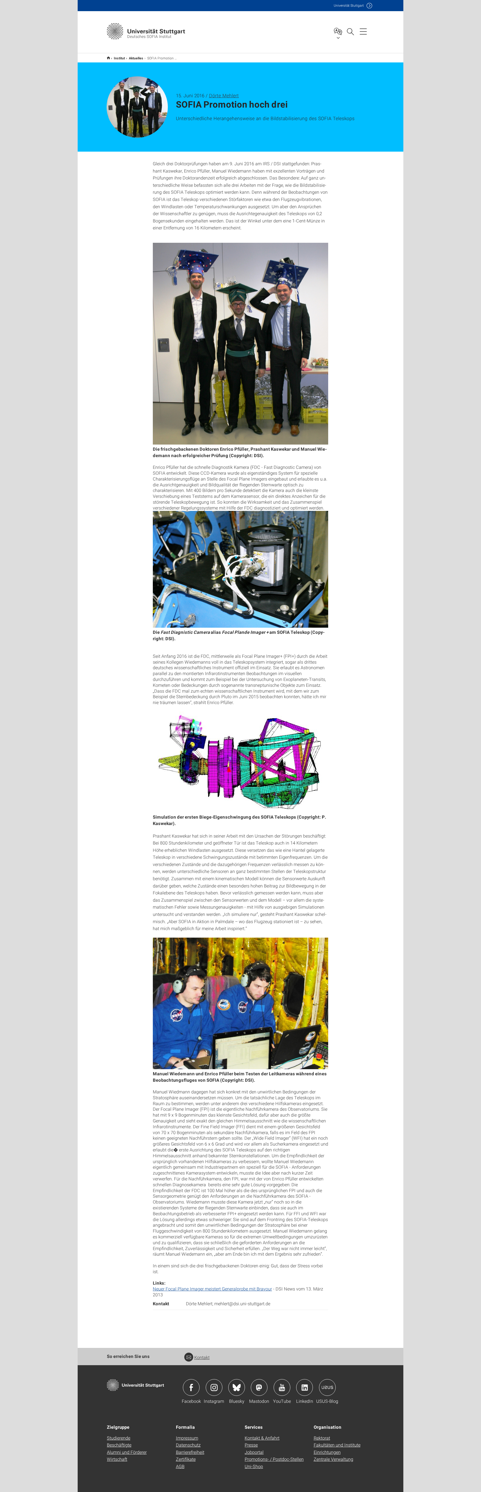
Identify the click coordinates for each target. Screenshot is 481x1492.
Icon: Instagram (214, 1387)
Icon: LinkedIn (304, 1387)
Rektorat (322, 1438)
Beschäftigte (119, 1445)
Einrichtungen (327, 1452)
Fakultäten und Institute (337, 1445)
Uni (349, 5)
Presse (251, 1445)
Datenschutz (188, 1445)
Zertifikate (186, 1459)
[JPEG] (240, 343)
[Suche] (350, 31)
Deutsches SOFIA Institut (108, 57)
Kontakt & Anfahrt (262, 1438)
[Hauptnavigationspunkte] (363, 31)
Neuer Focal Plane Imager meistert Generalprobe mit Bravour (212, 1289)
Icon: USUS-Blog (327, 1387)
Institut (119, 58)
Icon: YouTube (282, 1387)
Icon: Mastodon (259, 1387)
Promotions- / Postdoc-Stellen (274, 1459)
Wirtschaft (117, 1459)
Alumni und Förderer (127, 1452)
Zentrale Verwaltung (333, 1459)
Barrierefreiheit (190, 1452)
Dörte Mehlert (224, 95)
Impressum (187, 1438)
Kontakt (202, 1357)
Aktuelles (136, 58)
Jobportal (254, 1452)
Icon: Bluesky (236, 1387)
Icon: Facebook (191, 1387)
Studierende (118, 1438)
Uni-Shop (254, 1466)
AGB (180, 1466)
